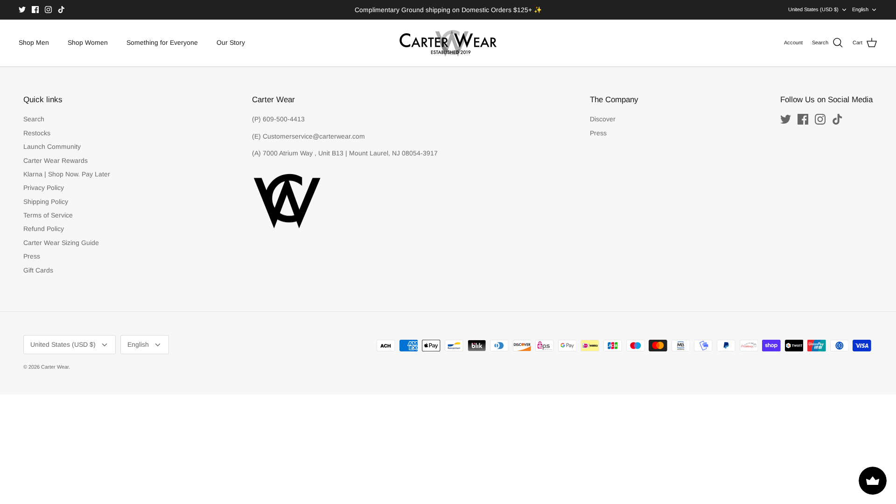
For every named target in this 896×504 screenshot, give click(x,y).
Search (33, 119)
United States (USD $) (813, 9)
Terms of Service (48, 215)
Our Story (231, 42)
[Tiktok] (61, 9)
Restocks (36, 133)
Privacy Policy (43, 187)
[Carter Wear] (448, 43)
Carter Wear (55, 367)
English (860, 9)
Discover (603, 119)
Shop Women (88, 42)
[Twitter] (22, 9)
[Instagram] (48, 9)
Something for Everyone (162, 42)
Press (31, 256)
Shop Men (34, 42)
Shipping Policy (45, 201)
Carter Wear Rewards (55, 160)
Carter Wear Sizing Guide (61, 242)
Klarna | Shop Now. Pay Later (66, 174)
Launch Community (52, 146)
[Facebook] (35, 9)
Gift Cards (38, 270)
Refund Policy (43, 228)
